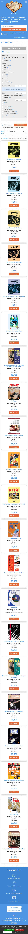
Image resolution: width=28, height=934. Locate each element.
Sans (6, 76)
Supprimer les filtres (14, 48)
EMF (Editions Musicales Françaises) (13, 95)
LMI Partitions (14, 14)
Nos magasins (14, 907)
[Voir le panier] (25, 2)
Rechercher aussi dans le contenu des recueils (14, 34)
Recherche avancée (19, 37)
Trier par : (2, 132)
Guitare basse (8, 83)
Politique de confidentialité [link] (19, 932)
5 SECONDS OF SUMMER (10, 113)
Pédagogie (7, 60)
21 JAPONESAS (8, 106)
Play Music (7, 97)
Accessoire (7, 65)
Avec (6, 74)
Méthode (7, 69)
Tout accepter (10, 929)
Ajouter (15, 171)
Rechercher (20, 125)
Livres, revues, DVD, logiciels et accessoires (14, 58)
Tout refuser (20, 929)
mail (15, 923)
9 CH (6, 115)
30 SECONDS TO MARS (10, 111)
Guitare (7, 81)
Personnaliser (7, 932)
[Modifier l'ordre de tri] (25, 131)
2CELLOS (7, 108)
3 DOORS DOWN (8, 109)
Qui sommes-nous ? (14, 911)
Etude (6, 67)
